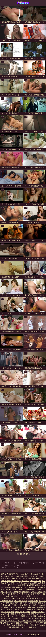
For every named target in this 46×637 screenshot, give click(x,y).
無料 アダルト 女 (38, 610)
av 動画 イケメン (37, 612)
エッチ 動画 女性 (7, 612)
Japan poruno (28, 583)
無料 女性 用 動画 (18, 578)
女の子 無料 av (10, 583)
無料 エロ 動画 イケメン (25, 576)
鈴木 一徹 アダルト (22, 603)
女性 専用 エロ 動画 (35, 607)
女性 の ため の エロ (34, 596)
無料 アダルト (20, 614)
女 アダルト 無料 (20, 601)
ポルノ (10, 592)
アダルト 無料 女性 (13, 594)
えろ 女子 (25, 581)
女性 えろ (22, 596)
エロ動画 (37, 574)
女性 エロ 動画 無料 (22, 592)
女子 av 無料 (22, 605)
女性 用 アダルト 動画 (22, 610)
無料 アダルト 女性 (33, 598)
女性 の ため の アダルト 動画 (14, 607)
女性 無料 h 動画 (18, 587)
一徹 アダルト (13, 618)
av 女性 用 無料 (11, 605)
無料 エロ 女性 (11, 596)
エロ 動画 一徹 (26, 574)
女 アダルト (13, 590)
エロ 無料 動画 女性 (19, 625)
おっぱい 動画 (33, 625)
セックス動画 (31, 616)
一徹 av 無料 (33, 601)
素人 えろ (4, 574)
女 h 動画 (30, 585)
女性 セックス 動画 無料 (31, 594)
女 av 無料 (32, 605)
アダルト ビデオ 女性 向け (13, 623)
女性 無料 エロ (11, 621)
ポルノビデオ (35, 581)
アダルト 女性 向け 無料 (29, 618)
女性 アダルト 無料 (31, 623)
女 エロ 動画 (30, 587)
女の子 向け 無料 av (33, 578)
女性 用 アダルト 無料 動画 (15, 585)
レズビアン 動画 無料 (28, 627)
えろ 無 (20, 583)
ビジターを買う (34, 635)
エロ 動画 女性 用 (25, 621)
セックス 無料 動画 (26, 590)
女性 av (38, 585)
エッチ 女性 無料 (7, 614)
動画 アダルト (14, 574)
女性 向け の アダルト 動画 (14, 616)
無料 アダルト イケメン (23, 3)
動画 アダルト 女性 (22, 612)
